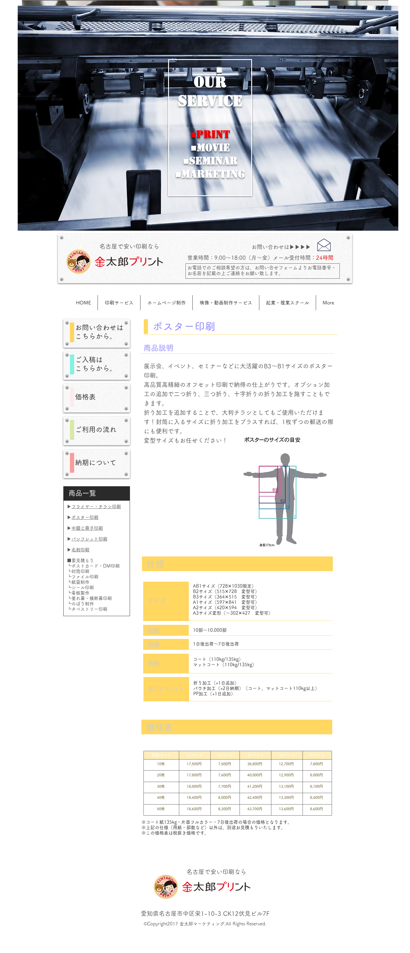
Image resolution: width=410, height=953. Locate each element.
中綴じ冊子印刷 (87, 528)
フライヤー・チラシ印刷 (96, 506)
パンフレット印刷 (89, 539)
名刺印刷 (80, 549)
